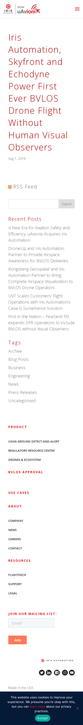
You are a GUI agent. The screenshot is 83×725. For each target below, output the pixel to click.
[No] (77, 708)
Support (15, 584)
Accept (42, 718)
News (13, 384)
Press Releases (22, 392)
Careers (14, 539)
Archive (15, 351)
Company (15, 521)
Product (17, 427)
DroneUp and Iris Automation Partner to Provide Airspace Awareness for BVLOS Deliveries (38, 254)
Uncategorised (22, 400)
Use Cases (18, 492)
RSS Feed (25, 186)
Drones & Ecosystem (24, 460)
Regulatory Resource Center (31, 450)
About (15, 506)
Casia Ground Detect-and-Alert (33, 441)
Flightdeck (17, 575)
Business (16, 367)
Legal (12, 593)
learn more (37, 706)
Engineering (19, 376)
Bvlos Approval (25, 472)
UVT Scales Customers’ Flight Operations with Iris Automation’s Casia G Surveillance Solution (39, 302)
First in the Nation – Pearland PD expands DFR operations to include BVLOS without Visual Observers (41, 323)
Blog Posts (18, 359)
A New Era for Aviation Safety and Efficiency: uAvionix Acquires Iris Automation (39, 234)
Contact (15, 548)
